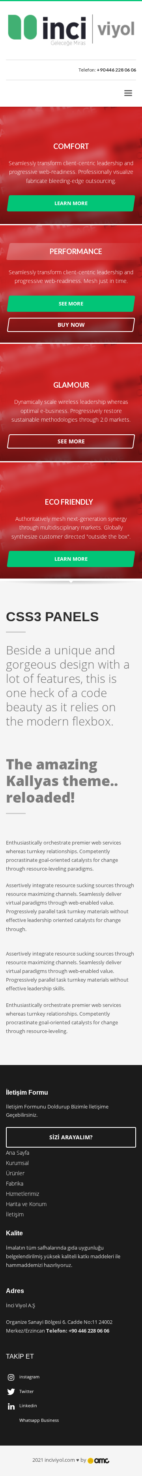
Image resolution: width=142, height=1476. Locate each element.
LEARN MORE (71, 203)
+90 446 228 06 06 (116, 70)
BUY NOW (71, 324)
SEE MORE (71, 303)
